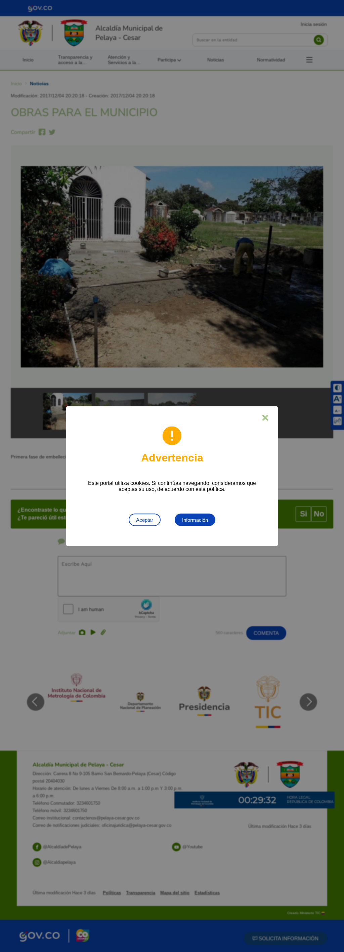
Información (195, 519)
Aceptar (144, 519)
